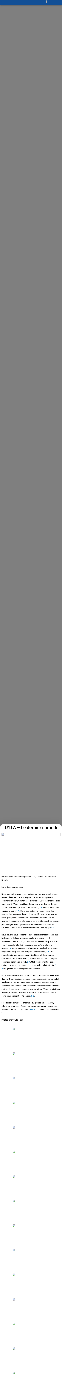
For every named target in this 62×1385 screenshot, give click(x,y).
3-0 (32, 996)
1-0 (40, 907)
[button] (15, 2)
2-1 (52, 927)
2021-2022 (33, 1009)
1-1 (17, 911)
